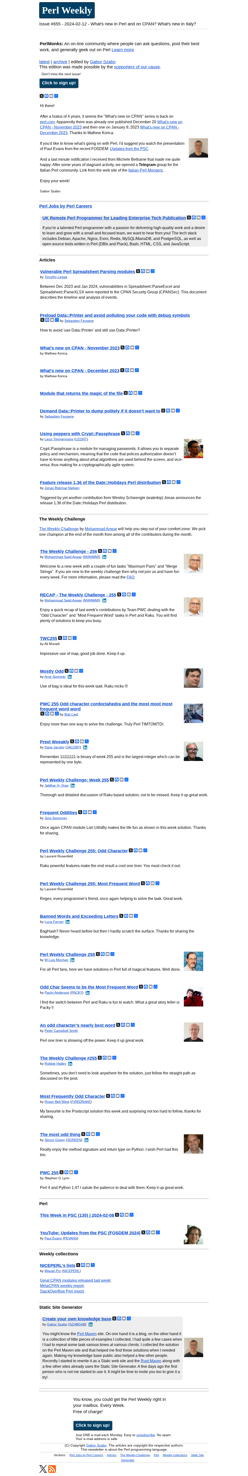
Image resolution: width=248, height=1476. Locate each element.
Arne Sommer (55, 677)
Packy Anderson (57, 992)
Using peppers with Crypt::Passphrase (80, 433)
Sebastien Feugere (79, 321)
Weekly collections (175, 1455)
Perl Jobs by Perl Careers (65, 206)
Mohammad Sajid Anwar (63, 557)
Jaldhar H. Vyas (57, 785)
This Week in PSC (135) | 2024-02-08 (77, 1215)
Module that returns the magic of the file (81, 393)
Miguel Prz (53, 1271)
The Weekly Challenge (59, 529)
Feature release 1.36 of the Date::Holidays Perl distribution (100, 482)
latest (44, 61)
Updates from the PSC (129, 149)
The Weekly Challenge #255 (68, 1058)
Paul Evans (53, 1238)
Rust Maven (151, 1361)
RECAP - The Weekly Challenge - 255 (78, 595)
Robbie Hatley (55, 1063)
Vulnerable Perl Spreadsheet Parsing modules (87, 271)
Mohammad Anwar (101, 529)
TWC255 (48, 638)
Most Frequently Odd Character (72, 1096)
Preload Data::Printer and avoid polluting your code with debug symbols (115, 315)
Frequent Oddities (58, 812)
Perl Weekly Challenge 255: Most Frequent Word (90, 883)
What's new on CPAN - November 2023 (80, 348)
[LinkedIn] (103, 557)
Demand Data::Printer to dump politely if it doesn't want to (100, 411)
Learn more (123, 49)
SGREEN (74, 1140)
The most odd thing (60, 1134)
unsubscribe (145, 1435)
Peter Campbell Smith (61, 1031)
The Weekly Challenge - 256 (68, 551)
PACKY (76, 992)
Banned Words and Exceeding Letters (79, 916)
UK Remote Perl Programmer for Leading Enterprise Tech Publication (114, 218)
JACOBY (73, 747)
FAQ (130, 577)
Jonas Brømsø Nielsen (62, 488)
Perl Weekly (67, 10)
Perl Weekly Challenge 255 (67, 954)
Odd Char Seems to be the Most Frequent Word (89, 987)
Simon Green (55, 1140)
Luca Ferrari (54, 922)
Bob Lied (71, 714)
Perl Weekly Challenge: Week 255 (74, 780)
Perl (156, 1455)
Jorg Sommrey (56, 818)
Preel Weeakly (54, 741)
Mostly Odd (52, 671)
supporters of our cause (137, 67)
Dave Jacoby (54, 747)
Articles (111, 1455)
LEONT (81, 439)
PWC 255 (49, 1172)
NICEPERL (71, 1271)
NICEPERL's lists (57, 1265)
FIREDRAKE (81, 1102)
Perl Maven (87, 1334)
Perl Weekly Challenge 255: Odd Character (84, 850)
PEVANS (70, 1238)
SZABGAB (77, 1324)
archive (60, 61)
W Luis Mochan (56, 960)
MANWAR (91, 557)
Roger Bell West (57, 1102)
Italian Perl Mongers (145, 170)
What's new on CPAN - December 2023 (79, 370)
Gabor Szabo (103, 61)
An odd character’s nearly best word (77, 1025)
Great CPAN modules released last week (75, 1280)
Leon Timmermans (59, 439)
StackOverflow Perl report (62, 1291)
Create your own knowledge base (76, 1319)
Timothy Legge (56, 277)
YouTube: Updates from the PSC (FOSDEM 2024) (90, 1232)
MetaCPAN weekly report (61, 1286)
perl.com (47, 122)
